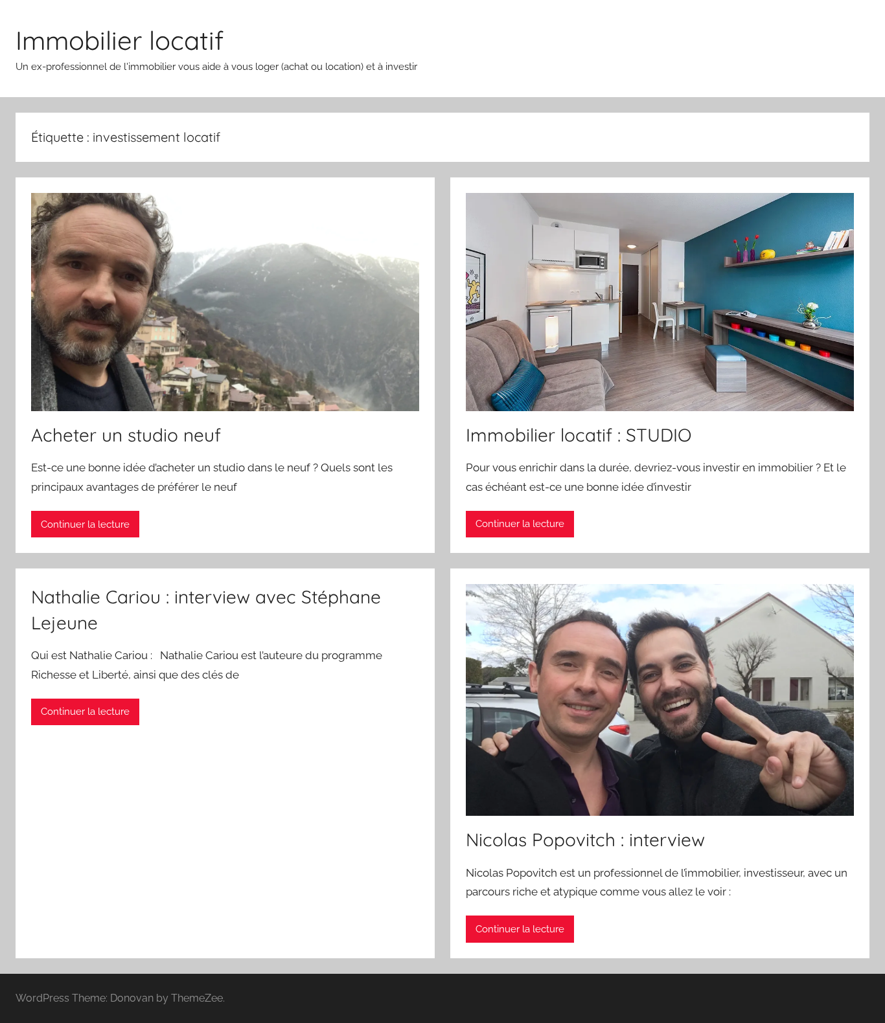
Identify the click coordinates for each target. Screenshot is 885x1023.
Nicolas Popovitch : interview (585, 839)
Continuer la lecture (85, 524)
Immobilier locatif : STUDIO (578, 434)
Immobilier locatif (120, 40)
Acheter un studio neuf (126, 434)
